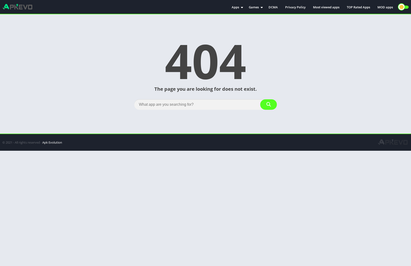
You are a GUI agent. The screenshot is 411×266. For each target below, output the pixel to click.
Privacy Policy (295, 7)
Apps (235, 7)
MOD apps (385, 7)
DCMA (273, 7)
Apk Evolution (52, 142)
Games (254, 7)
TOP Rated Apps (358, 7)
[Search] (268, 104)
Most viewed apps (326, 7)
